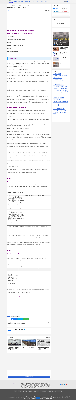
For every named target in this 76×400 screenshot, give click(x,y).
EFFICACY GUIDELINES (63, 82)
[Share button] (30, 319)
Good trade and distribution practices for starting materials (43, 348)
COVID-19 (62, 77)
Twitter (20, 319)
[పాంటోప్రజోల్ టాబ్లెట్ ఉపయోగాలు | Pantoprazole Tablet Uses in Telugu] (56, 59)
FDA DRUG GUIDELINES (60, 84)
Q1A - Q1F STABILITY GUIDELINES (59, 108)
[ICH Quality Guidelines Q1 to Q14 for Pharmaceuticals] (56, 54)
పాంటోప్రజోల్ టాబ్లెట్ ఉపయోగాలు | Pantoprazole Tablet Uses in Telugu (63, 59)
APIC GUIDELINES (65, 75)
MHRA (60, 99)
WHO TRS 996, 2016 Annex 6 (28, 347)
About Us (19, 391)
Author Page (51, 391)
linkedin (57, 11)
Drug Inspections (56, 82)
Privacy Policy (36, 391)
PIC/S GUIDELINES (64, 103)
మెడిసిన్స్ (26, 1)
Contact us (25, 391)
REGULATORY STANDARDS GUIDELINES (60, 116)
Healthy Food (56, 92)
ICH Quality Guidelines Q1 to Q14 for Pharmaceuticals (64, 53)
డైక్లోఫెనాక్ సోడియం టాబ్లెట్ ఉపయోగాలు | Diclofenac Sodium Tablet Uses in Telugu (64, 64)
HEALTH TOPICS (64, 90)
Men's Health (56, 99)
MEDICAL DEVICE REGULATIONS (58, 95)
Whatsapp (26, 319)
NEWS (66, 101)
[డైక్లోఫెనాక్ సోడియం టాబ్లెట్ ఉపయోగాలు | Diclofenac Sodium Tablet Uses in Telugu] (56, 64)
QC (64, 110)
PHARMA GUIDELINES (57, 103)
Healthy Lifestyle (61, 92)
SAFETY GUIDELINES (57, 117)
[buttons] (61, 384)
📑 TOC (38, 397)
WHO (37, 1)
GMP (33, 1)
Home (15, 1)
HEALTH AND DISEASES (57, 90)
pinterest (65, 11)
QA (61, 110)
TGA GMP (65, 117)
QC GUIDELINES (56, 112)
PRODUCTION (56, 105)
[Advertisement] (29, 21)
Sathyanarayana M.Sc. (18, 329)
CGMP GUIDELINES (56, 77)
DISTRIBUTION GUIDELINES (14, 5)
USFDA (45, 1)
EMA (54, 84)
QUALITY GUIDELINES (63, 112)
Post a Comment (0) (29, 376)
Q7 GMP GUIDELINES (57, 110)
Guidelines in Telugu (65, 14)
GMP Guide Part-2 (56, 88)
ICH (41, 1)
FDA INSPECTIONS (56, 86)
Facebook (15, 319)
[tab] (15, 1)
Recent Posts (20, 1)
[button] (65, 1)
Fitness (62, 86)
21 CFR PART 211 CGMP (57, 75)
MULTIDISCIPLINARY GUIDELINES (59, 101)
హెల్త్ (29, 1)
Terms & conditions (43, 391)
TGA (62, 117)
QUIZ (54, 114)
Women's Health (62, 119)
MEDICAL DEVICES (56, 97)
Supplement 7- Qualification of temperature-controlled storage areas (13, 348)
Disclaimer (30, 391)
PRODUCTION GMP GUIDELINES (58, 106)
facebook (57, 8)
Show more (48, 337)
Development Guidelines (57, 79)
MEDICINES (62, 97)
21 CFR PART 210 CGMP (57, 73)
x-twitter (65, 8)
